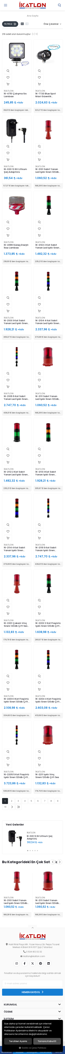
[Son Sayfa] (18, 807)
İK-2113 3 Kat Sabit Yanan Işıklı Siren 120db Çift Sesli (45, 473)
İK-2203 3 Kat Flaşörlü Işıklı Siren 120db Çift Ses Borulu (16, 700)
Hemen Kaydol (31, 992)
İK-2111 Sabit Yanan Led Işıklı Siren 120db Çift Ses (47, 397)
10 (5, 807)
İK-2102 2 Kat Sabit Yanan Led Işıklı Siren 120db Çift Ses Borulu (47, 246)
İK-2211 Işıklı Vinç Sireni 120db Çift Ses (47, 775)
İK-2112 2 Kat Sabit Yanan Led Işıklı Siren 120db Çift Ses (16, 473)
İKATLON (9, 91)
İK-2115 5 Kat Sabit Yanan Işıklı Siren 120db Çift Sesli (45, 549)
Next (59, 862)
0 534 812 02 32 (34, 952)
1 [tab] (27, 850)
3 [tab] (32, 850)
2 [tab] (30, 850)
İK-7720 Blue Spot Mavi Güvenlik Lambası (45, 95)
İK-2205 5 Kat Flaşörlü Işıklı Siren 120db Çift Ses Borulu (16, 776)
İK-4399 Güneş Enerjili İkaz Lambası (16, 246)
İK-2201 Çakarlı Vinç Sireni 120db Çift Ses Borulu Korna (15, 624)
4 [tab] (35, 850)
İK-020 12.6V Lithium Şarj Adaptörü (15, 170)
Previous (52, 862)
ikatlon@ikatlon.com (34, 956)
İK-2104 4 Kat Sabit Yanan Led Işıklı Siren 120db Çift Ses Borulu (47, 322)
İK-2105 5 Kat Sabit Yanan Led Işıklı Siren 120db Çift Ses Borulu (16, 397)
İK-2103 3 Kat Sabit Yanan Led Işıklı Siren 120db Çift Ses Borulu (16, 322)
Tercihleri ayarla (18, 1041)
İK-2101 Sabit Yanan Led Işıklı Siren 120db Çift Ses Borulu (47, 170)
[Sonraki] (12, 807)
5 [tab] (37, 850)
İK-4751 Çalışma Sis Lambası (15, 95)
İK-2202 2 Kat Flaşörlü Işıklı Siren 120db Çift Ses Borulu (47, 624)
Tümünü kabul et (47, 1041)
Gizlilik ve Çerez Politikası (34, 1048)
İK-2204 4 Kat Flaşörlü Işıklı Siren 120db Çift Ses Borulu (48, 700)
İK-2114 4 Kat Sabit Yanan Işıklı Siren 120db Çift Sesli (14, 549)
